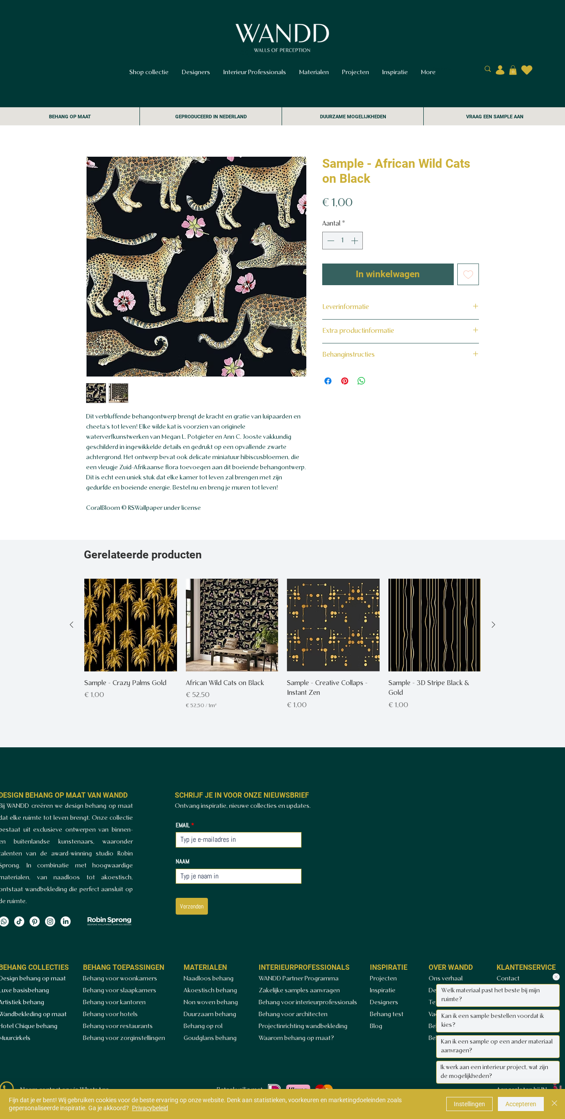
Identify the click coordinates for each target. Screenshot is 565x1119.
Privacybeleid (150, 1107)
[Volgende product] (493, 624)
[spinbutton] (342, 240)
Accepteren (520, 1104)
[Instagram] (50, 921)
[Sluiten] (554, 1104)
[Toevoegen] (468, 275)
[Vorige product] (71, 624)
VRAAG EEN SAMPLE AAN (495, 117)
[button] (513, 70)
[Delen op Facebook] (328, 381)
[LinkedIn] (65, 921)
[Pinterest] (35, 921)
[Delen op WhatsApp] (361, 381)
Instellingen (469, 1104)
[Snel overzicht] (130, 625)
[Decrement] (330, 240)
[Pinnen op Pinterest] (344, 381)
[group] (282, 644)
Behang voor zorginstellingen (124, 1038)
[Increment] (355, 240)
